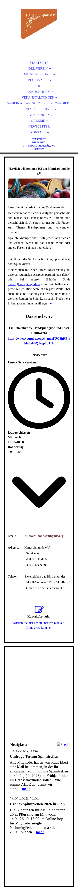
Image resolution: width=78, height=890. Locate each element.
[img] (39, 24)
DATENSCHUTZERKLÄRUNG (39, 145)
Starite (39, 139)
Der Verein (38, 68)
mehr (26, 789)
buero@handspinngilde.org (25, 284)
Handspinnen (38, 91)
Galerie (38, 120)
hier (50, 303)
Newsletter (39, 126)
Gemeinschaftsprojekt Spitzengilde (39, 103)
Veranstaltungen (38, 97)
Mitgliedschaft (38, 74)
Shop (39, 86)
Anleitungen (38, 115)
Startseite (39, 62)
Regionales (38, 80)
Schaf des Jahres (38, 109)
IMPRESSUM (39, 142)
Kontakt (38, 132)
